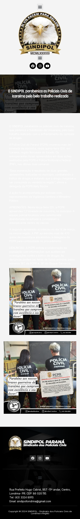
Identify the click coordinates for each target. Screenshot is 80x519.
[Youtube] (47, 66)
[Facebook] (33, 66)
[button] (40, 7)
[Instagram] (40, 66)
